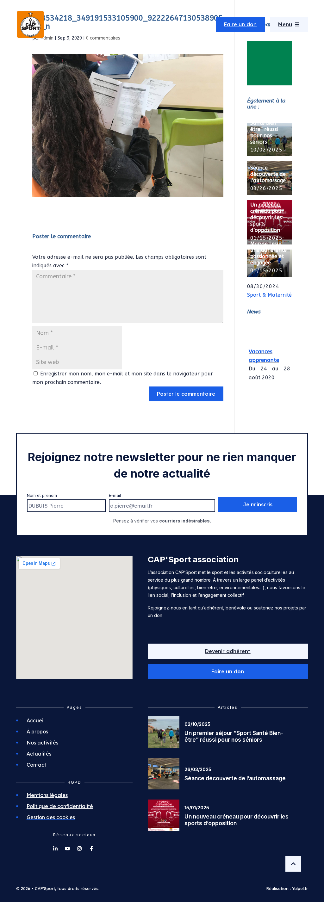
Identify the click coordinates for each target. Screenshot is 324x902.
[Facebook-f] (91, 848)
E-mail (115, 495)
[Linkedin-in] (55, 848)
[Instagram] (79, 848)
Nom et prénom (42, 495)
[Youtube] (67, 848)
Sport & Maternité (269, 295)
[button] (228, 671)
